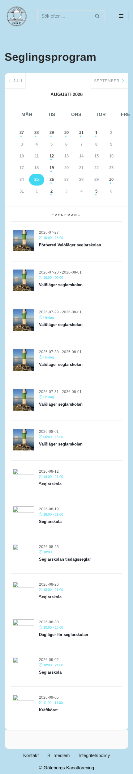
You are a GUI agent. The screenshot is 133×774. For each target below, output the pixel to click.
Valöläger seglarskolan (61, 284)
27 (21, 132)
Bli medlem (58, 755)
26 (51, 179)
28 (36, 132)
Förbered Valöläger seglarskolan (70, 245)
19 (51, 167)
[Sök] (98, 16)
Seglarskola (50, 484)
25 (36, 179)
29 (51, 132)
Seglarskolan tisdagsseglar (65, 559)
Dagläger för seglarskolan (63, 634)
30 (66, 132)
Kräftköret (48, 710)
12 (51, 156)
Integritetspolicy (94, 755)
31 (81, 132)
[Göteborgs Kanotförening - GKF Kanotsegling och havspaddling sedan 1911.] (16, 15)
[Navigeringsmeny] (121, 16)
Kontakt (31, 755)
